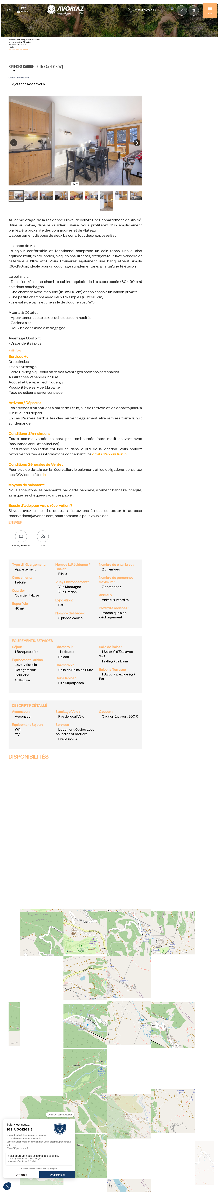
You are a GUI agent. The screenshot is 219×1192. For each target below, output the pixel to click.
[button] (194, 10)
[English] (9, 10)
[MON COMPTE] (182, 10)
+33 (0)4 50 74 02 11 (144, 10)
